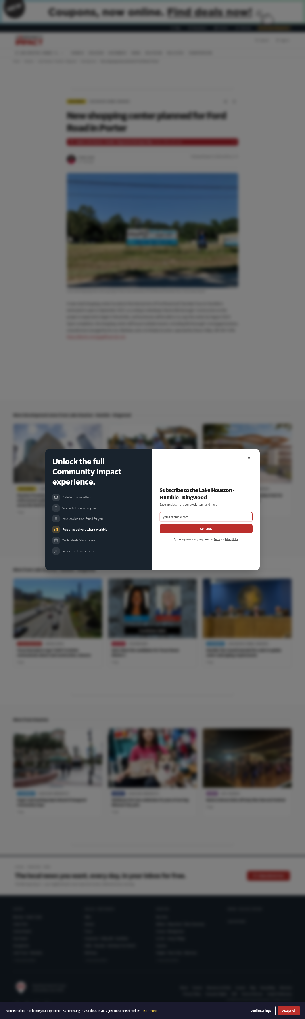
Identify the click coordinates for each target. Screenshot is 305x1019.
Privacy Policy (231, 539)
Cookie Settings (261, 1011)
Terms (217, 539)
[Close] (249, 458)
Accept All (288, 1011)
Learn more (149, 1011)
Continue (206, 528)
